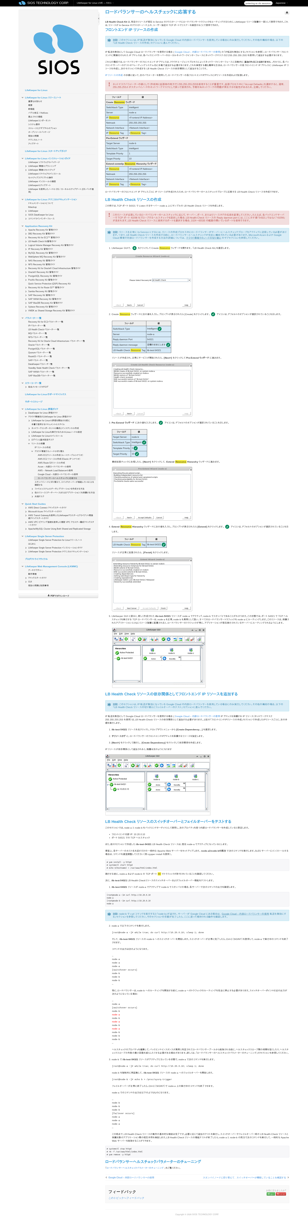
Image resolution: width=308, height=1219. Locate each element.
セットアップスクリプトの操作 (40, 177)
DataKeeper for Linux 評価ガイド (43, 413)
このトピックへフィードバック (126, 1198)
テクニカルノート (35, 140)
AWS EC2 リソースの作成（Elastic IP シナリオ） (59, 459)
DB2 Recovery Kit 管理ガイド (41, 233)
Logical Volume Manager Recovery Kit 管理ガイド (51, 245)
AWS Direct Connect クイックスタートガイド (47, 507)
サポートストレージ (34, 401)
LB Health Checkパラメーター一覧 (43, 329)
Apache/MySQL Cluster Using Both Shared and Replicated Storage (59, 529)
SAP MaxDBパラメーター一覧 (41, 375)
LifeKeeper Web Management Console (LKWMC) (51, 566)
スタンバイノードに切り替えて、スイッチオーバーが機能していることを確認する (64, 483)
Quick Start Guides (35, 504)
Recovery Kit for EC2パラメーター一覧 (45, 322)
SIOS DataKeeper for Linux (41, 215)
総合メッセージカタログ (38, 387)
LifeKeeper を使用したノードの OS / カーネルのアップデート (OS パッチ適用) (61, 190)
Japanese (281, 3)
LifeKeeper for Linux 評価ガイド (41, 409)
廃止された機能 (35, 117)
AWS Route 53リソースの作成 (51, 463)
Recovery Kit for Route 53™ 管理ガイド (46, 287)
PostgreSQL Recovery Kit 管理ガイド (45, 276)
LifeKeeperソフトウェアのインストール (44, 174)
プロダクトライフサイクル (36, 559)
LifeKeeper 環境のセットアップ (41, 170)
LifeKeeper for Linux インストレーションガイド (47, 158)
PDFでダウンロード (59, 595)
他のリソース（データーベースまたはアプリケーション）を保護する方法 (65, 492)
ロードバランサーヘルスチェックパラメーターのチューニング (135, 1168)
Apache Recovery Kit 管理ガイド (43, 230)
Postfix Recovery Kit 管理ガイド (42, 280)
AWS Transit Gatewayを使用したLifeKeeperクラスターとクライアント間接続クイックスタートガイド (60, 516)
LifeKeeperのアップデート (39, 185)
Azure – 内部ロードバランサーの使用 (54, 466)
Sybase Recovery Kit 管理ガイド (43, 307)
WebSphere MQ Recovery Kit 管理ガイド (47, 257)
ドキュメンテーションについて (40, 203)
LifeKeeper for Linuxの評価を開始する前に (50, 420)
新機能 (31, 109)
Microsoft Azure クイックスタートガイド (45, 511)
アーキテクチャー (35, 570)
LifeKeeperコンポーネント (39, 120)
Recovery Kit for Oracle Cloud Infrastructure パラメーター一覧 (56, 341)
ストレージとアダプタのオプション (42, 128)
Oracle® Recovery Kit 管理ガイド (43, 272)
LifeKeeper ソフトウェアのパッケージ (44, 162)
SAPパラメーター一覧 (38, 360)
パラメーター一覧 (33, 318)
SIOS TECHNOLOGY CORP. (48, 3)
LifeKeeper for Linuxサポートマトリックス (45, 394)
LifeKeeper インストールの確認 (42, 181)
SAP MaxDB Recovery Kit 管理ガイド (45, 303)
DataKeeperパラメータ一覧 (40, 364)
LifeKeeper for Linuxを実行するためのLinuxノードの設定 (56, 432)
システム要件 (34, 124)
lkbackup (32, 207)
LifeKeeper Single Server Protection (44, 536)
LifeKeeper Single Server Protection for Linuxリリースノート (55, 540)
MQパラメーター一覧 (37, 333)
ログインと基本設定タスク (42, 440)
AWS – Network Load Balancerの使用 (55, 470)
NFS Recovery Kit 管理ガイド (41, 264)
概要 (30, 105)
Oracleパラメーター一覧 (39, 345)
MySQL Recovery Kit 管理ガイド (43, 253)
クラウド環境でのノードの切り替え (49, 451)
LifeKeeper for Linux (36, 90)
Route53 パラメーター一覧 (40, 356)
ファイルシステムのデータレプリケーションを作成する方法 (59, 489)
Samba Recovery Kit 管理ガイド (42, 291)
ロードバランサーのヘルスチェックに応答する (57, 478)
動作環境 (32, 574)
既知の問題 (33, 136)
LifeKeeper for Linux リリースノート (43, 97)
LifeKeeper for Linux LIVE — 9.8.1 (94, 3)
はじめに (32, 544)
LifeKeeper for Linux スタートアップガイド (46, 151)
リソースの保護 (38, 443)
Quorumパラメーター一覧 (39, 352)
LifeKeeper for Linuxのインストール (47, 436)
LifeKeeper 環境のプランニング (42, 166)
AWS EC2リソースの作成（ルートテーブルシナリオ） (60, 455)
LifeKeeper (33, 211)
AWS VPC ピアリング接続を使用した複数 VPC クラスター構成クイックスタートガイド (61, 523)
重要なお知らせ (35, 101)
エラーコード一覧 (33, 383)
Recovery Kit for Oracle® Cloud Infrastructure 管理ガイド (54, 268)
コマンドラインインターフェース (41, 218)
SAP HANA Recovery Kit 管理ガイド (44, 299)
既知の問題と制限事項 (38, 585)
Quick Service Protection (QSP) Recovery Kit (49, 283)
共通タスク (39, 496)
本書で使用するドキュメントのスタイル (48, 424)
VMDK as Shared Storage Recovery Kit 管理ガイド (51, 310)
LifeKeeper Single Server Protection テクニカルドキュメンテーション (58, 551)
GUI (30, 581)
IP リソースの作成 (43, 447)
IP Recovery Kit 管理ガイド (40, 249)
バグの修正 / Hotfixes (38, 113)
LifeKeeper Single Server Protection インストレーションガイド (55, 548)
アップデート (33, 143)
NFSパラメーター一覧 (38, 337)
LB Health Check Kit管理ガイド (42, 241)
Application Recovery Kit (38, 226)
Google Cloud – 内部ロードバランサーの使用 (58, 474)
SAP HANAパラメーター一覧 (41, 372)
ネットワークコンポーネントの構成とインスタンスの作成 (55, 428)
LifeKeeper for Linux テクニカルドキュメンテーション (51, 199)
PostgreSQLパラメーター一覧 (41, 349)
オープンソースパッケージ (39, 132)
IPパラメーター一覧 (37, 325)
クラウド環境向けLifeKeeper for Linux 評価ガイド (50, 416)
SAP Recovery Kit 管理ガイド (41, 295)
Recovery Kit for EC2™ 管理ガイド (44, 237)
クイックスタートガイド (37, 578)
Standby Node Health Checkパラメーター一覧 (49, 368)
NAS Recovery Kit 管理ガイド (41, 260)
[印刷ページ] (287, 12)
